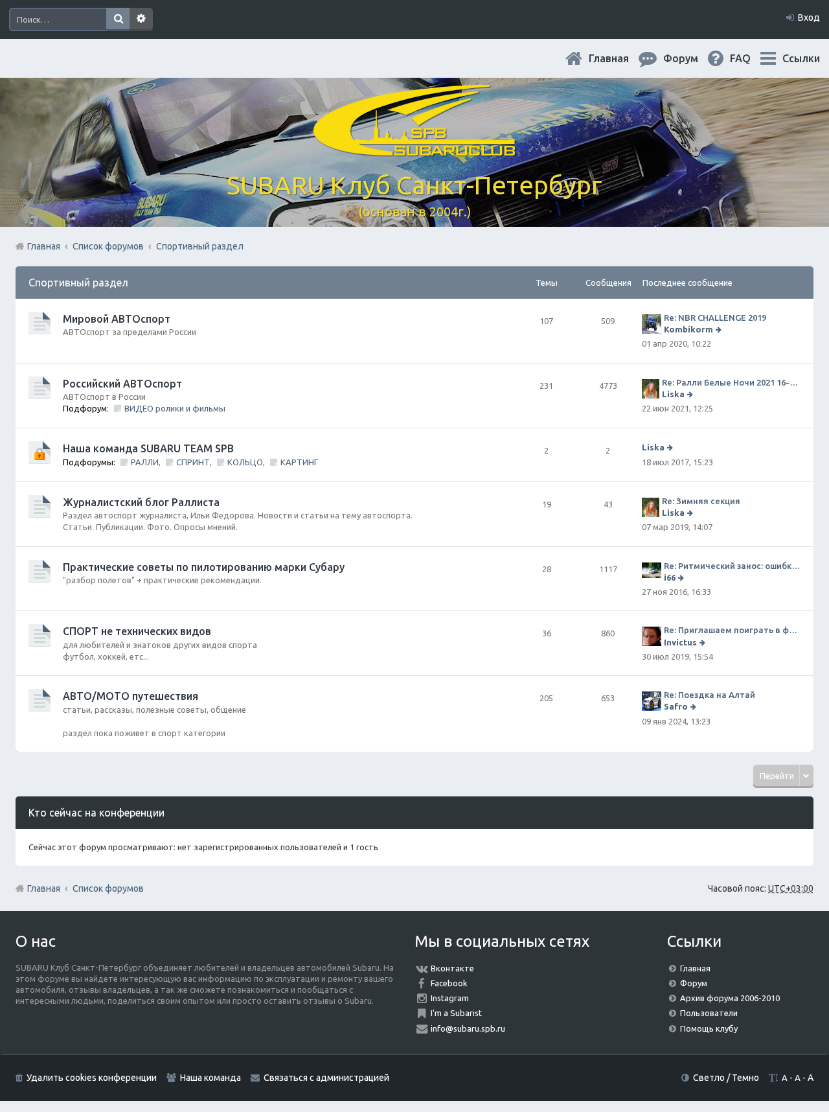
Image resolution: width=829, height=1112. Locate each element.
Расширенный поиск (141, 19)
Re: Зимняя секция (701, 500)
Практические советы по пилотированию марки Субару (204, 567)
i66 (670, 577)
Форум (693, 983)
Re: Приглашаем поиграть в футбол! (732, 629)
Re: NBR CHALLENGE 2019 (715, 317)
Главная (619, 58)
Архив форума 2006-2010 (730, 997)
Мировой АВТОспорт (116, 319)
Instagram (450, 997)
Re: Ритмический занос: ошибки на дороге (732, 565)
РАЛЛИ (145, 462)
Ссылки (801, 58)
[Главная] (414, 148)
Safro (676, 706)
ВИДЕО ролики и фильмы (174, 408)
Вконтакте (452, 968)
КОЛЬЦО (245, 462)
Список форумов (108, 888)
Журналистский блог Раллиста (141, 502)
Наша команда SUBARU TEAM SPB (148, 448)
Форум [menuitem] (691, 58)
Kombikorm (688, 329)
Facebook (449, 983)
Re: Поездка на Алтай (709, 694)
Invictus (680, 642)
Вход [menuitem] (809, 17)
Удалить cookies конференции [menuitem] (92, 1077)
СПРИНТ (193, 462)
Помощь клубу (709, 1028)
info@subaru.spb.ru (468, 1028)
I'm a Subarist (456, 1012)
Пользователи (709, 1012)
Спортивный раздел (78, 282)
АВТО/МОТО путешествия (130, 696)
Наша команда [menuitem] (210, 1077)
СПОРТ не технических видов (137, 631)
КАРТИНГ (299, 462)
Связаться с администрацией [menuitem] (326, 1077)
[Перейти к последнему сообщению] (720, 329)
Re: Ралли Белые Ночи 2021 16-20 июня (731, 382)
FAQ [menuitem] (750, 58)
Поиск (118, 19)
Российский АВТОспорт (122, 383)
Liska (673, 394)
